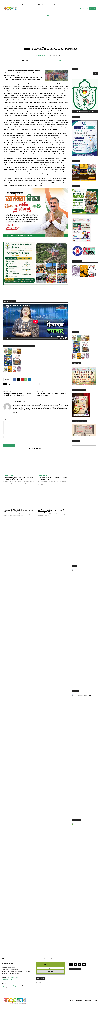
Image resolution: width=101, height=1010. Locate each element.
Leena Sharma (35, 384)
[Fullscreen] (66, 338)
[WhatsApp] (25, 379)
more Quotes (72, 972)
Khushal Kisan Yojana (24, 384)
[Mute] (63, 338)
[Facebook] (80, 8)
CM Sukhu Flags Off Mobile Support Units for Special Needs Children (18, 478)
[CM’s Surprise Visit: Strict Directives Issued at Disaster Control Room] (18, 495)
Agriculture (11, 384)
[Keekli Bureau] (7, 407)
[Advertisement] (50, 29)
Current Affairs (8, 475)
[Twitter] (87, 8)
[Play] (5, 338)
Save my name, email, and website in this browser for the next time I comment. (23, 441)
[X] (18, 379)
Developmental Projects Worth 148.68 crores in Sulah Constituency (51, 394)
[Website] (14, 412)
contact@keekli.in (7, 979)
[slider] (83, 111)
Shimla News (50, 45)
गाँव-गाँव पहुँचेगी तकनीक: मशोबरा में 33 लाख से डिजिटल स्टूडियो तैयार (51, 511)
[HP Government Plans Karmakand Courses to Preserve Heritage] (53, 463)
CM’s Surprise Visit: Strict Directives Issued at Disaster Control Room (18, 511)
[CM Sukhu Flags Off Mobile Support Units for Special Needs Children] (18, 463)
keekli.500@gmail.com (12, 977)
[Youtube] (84, 964)
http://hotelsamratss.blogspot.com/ (11, 986)
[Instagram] (84, 8)
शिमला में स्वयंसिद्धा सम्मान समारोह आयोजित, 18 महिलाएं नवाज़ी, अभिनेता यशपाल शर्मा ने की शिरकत (17, 394)
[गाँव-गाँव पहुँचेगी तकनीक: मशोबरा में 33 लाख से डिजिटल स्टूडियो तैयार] (53, 495)
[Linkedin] (29, 379)
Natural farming (44, 384)
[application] (35, 322)
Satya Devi (52, 384)
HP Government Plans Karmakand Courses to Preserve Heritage (52, 478)
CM (17, 384)
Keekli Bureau (41, 55)
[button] (47, 15)
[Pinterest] (22, 379)
